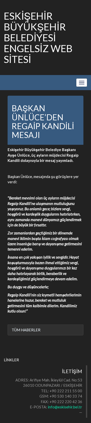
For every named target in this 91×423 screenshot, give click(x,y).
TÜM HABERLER (26, 330)
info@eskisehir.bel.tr (65, 407)
